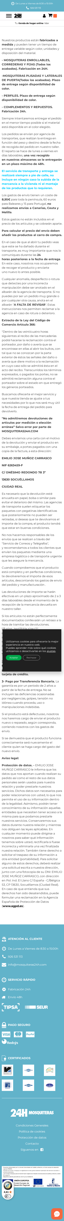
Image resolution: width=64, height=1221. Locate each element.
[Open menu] (8, 16)
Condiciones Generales (32, 1125)
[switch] (8, 1196)
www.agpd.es (13, 906)
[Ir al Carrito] (52, 16)
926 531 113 (35, 8)
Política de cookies (32, 1131)
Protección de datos (32, 1137)
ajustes (51, 651)
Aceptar (13, 657)
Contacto (32, 1143)
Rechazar (31, 657)
